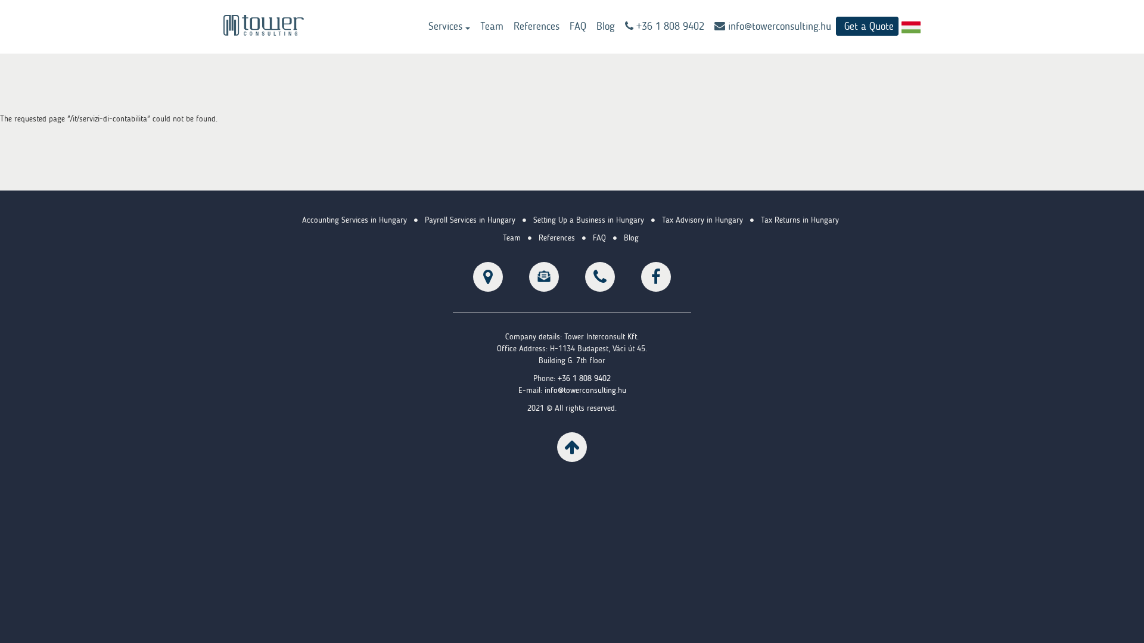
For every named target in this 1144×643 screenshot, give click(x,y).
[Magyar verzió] (911, 27)
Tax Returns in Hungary (800, 220)
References (536, 26)
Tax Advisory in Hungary (702, 220)
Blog (605, 26)
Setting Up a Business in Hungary (588, 220)
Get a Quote (869, 26)
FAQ (578, 26)
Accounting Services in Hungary (354, 220)
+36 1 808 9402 (584, 378)
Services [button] (446, 26)
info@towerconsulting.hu (778, 26)
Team (491, 26)
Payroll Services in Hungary (470, 220)
